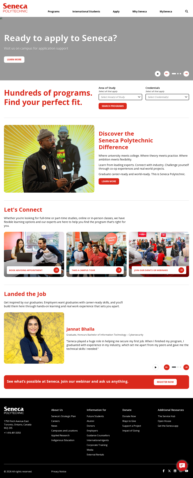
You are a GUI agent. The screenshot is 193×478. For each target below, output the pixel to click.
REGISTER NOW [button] (165, 382)
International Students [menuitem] (86, 11)
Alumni (90, 421)
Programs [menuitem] (53, 11)
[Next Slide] (186, 74)
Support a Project (131, 425)
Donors (91, 425)
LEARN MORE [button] (109, 181)
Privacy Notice (58, 471)
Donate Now (129, 416)
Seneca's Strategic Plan (63, 416)
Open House (164, 421)
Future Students (95, 416)
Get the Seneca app (168, 425)
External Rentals (95, 454)
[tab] (172, 73)
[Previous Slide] (167, 74)
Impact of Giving (131, 430)
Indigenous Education (62, 440)
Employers (92, 430)
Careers (55, 421)
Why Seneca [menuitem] (139, 11)
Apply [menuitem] (116, 11)
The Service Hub (166, 416)
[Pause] (158, 74)
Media (90, 449)
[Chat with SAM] (182, 465)
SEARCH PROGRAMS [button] (113, 106)
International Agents (98, 440)
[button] (186, 11)
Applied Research (60, 435)
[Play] (156, 367)
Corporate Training (97, 445)
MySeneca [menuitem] (166, 11)
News (54, 425)
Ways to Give (129, 421)
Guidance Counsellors (98, 435)
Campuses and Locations (64, 430)
